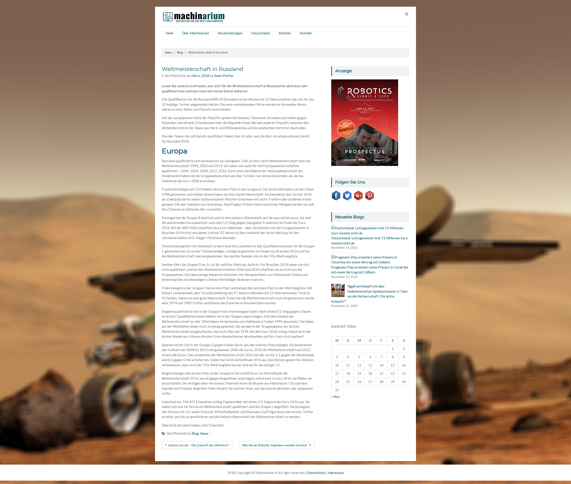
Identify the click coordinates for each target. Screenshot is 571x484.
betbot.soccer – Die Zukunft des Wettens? (199, 445)
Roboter (285, 33)
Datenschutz (315, 473)
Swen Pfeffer (224, 76)
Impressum (336, 473)
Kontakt (306, 33)
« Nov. (335, 397)
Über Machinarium (195, 33)
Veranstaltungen (230, 33)
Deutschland (260, 33)
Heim (169, 33)
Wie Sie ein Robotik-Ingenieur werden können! (275, 445)
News (204, 433)
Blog (180, 52)
